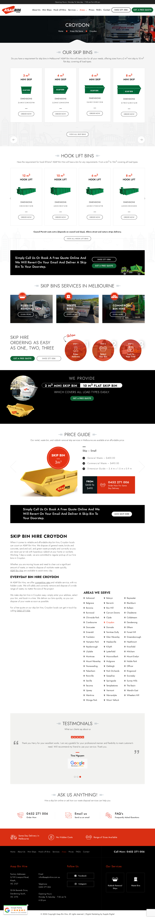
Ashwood (90, 598)
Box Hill (109, 607)
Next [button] (141, 139)
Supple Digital (108, 914)
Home (60, 31)
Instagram (82, 883)
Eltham (130, 627)
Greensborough (134, 637)
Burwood (90, 612)
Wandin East (132, 690)
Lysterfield (110, 651)
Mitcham (131, 651)
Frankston (90, 637)
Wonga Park (91, 700)
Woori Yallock (112, 700)
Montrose (90, 656)
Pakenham (90, 671)
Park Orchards (112, 671)
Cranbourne (91, 622)
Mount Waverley (93, 661)
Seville (89, 680)
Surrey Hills (132, 680)
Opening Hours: (45, 893)
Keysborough (92, 646)
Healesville (111, 641)
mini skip (132, 58)
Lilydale (89, 651)
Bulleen (130, 607)
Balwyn (109, 598)
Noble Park (132, 661)
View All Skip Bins (77, 134)
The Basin (131, 685)
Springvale (111, 680)
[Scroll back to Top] (152, 905)
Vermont (110, 690)
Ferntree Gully (112, 632)
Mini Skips (47, 9)
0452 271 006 (118, 482)
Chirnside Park (92, 617)
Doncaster (90, 627)
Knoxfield (131, 646)
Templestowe (112, 685)
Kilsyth (109, 646)
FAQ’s (98, 9)
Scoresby (131, 675)
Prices (91, 9)
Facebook (82, 875)
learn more (26, 314)
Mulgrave (110, 661)
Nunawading (92, 666)
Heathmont (132, 641)
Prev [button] (13, 139)
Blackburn (131, 603)
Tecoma (89, 685)
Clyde (109, 617)
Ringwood (131, 671)
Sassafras (110, 675)
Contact (106, 9)
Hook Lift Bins (60, 9)
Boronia (89, 607)
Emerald (89, 632)
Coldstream (132, 617)
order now (26, 106)
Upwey (89, 690)
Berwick (110, 603)
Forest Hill (131, 632)
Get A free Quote (82, 398)
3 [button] (80, 777)
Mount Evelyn (133, 656)
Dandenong (132, 622)
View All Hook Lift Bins (77, 238)
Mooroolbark (112, 656)
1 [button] (75, 777)
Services (72, 9)
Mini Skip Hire (121, 514)
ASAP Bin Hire (16, 570)
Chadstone (131, 612)
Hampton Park (92, 641)
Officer (130, 666)
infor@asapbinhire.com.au (49, 877)
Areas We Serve (76, 31)
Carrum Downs (113, 612)
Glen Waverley (113, 637)
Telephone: (43, 884)
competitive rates (42, 582)
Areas (82, 9)
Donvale (110, 627)
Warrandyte (111, 695)
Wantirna (90, 695)
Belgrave (90, 603)
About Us (36, 9)
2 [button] (77, 777)
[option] (26, 95)
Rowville (90, 675)
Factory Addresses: (18, 874)
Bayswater (131, 598)
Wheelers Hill (133, 695)
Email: (41, 874)
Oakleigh (110, 666)
